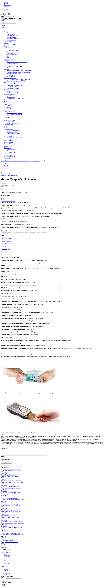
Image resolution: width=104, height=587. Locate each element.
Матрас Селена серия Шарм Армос (10, 504)
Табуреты (9, 107)
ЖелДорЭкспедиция (8, 243)
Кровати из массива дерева (14, 66)
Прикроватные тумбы (10, 78)
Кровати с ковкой (12, 63)
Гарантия (6, 168)
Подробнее (4, 473)
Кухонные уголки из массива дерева (17, 116)
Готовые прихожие (9, 118)
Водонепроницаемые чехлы (15, 98)
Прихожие (7, 556)
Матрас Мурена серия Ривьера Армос (11, 480)
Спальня (7, 161)
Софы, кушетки (8, 41)
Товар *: (3, 577)
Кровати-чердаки (12, 132)
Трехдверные (10, 151)
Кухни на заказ (11, 102)
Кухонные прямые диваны (14, 113)
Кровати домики (11, 134)
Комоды (6, 82)
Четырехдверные (12, 152)
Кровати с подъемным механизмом (17, 62)
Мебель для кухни (9, 111)
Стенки (6, 48)
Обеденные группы (9, 110)
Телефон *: (4, 581)
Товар (5, 163)
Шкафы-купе (10, 91)
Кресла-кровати (11, 44)
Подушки (9, 95)
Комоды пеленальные (13, 88)
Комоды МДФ (11, 83)
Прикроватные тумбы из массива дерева (18, 79)
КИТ (3, 235)
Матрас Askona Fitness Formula (9, 498)
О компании (7, 5)
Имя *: (3, 579)
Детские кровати (8, 129)
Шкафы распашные (12, 92)
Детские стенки (11, 139)
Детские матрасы (8, 140)
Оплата (6, 8)
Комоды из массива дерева (14, 85)
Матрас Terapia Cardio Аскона (9, 540)
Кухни (5, 101)
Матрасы (6, 69)
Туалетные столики (9, 59)
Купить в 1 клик (5, 201)
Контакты (6, 10)
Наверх (3, 585)
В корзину (13, 201)
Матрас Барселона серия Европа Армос (12, 521)
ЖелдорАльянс (6, 241)
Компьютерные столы (13, 53)
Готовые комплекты (12, 50)
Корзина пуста (3, 26)
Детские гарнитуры (9, 136)
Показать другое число (8, 461)
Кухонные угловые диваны (14, 114)
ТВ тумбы (7, 56)
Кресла (6, 43)
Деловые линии (6, 238)
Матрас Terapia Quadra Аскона (9, 515)
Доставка (6, 6)
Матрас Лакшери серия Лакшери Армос (12, 527)
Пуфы (5, 46)
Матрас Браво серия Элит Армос (10, 469)
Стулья (9, 108)
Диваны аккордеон (12, 38)
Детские (6, 560)
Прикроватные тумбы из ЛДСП (16, 81)
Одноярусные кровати (13, 130)
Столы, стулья (8, 104)
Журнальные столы (12, 54)
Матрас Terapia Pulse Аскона (8, 475)
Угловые (9, 155)
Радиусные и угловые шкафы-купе (16, 153)
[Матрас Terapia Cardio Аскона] (1, 172)
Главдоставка (6, 249)
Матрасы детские (12, 75)
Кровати (6, 60)
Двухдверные (11, 149)
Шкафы (6, 89)
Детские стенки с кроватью (14, 137)
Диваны (6, 31)
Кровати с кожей (11, 65)
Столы (6, 51)
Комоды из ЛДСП (12, 86)
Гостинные (7, 555)
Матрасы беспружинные (14, 73)
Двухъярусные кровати (13, 133)
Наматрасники (11, 97)
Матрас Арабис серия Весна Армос (10, 492)
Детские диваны (11, 40)
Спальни (6, 557)
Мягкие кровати (11, 67)
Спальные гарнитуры (10, 76)
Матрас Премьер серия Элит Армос (10, 510)
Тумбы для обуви (8, 124)
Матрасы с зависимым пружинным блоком (19, 72)
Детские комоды (8, 143)
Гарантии (6, 9)
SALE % (6, 563)
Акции (6, 3)
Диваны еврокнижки (13, 35)
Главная (6, 2)
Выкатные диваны (12, 34)
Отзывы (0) (7, 169)
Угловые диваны (11, 32)
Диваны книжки (11, 37)
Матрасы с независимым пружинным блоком (19, 70)
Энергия (4, 246)
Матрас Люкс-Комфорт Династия (10, 486)
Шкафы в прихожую (9, 120)
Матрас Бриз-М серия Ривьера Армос (11, 533)
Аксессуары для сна (9, 94)
